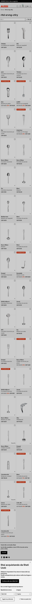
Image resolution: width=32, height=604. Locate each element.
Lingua (18, 590)
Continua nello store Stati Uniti (10, 581)
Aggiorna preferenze (7, 599)
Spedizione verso (6, 590)
